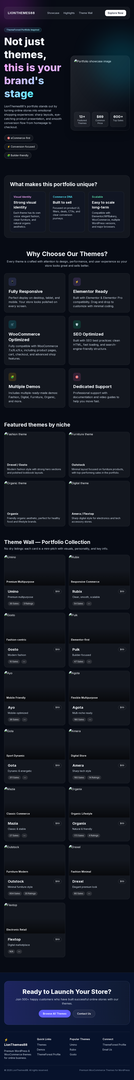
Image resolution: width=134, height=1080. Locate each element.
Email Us (107, 1049)
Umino (73, 1044)
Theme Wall (85, 12)
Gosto (73, 1054)
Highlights (69, 12)
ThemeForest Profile (49, 1054)
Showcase (53, 12)
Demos (41, 1049)
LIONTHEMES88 (21, 13)
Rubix (73, 1049)
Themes (41, 1044)
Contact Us (84, 1013)
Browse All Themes (54, 1013)
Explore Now (115, 12)
